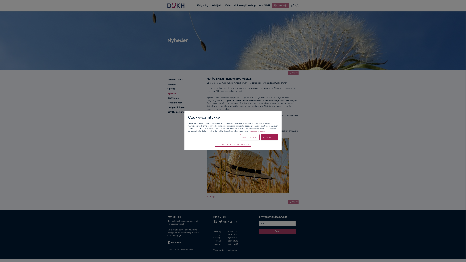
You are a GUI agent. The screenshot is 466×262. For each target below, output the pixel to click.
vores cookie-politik (257, 131)
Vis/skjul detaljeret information (233, 144)
